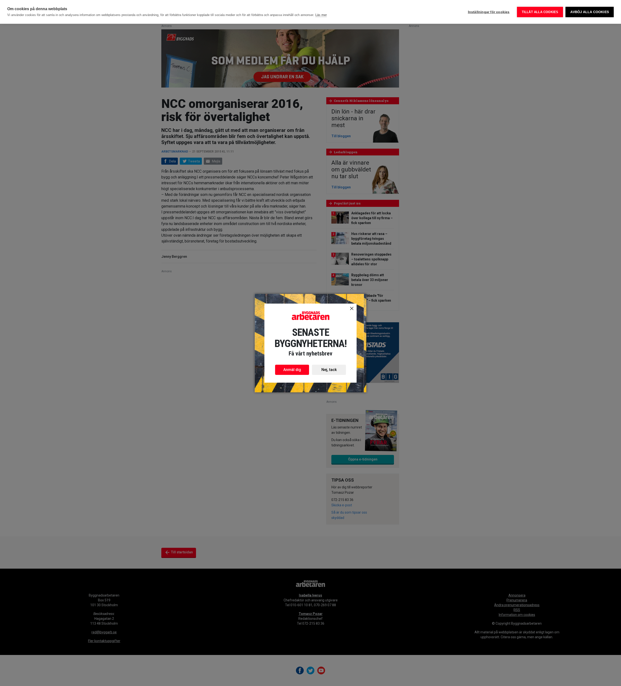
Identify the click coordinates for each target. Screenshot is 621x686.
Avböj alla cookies (589, 12)
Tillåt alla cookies (540, 12)
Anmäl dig (292, 369)
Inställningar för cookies (489, 12)
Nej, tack (329, 369)
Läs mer (321, 15)
